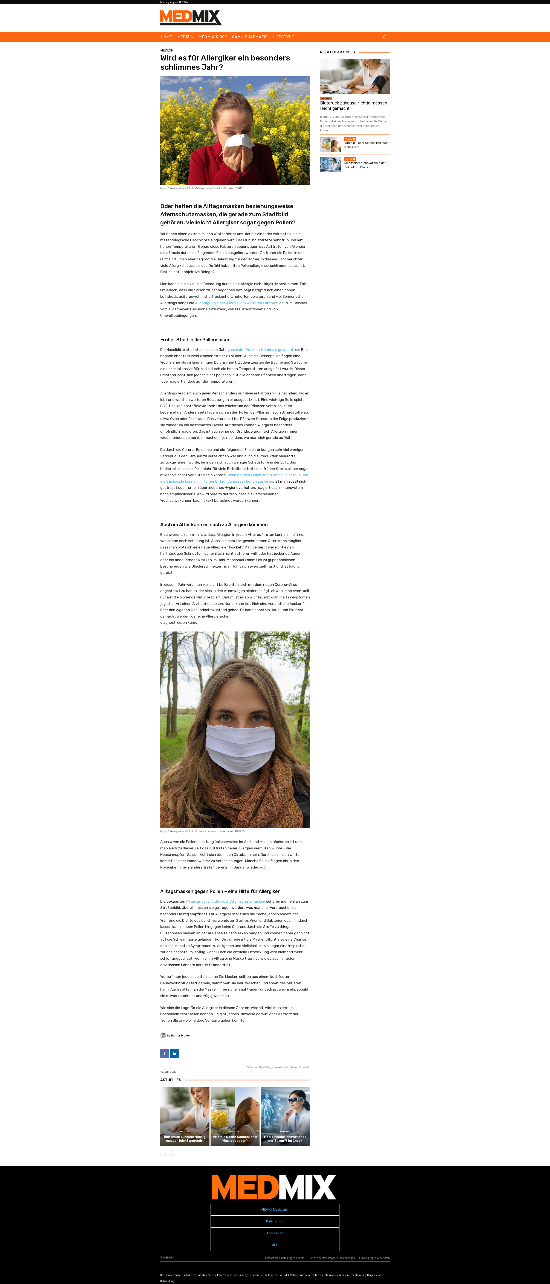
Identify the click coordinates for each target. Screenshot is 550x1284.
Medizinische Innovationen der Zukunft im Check (285, 1139)
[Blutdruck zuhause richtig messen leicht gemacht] (184, 1116)
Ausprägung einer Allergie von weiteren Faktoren (236, 303)
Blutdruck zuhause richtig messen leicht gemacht (185, 1139)
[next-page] (170, 1153)
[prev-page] (163, 1153)
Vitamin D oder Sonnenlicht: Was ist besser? (235, 1139)
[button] (385, 37)
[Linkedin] (174, 1053)
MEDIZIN (166, 50)
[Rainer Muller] (163, 1035)
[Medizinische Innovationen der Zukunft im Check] (285, 1116)
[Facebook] (164, 1053)
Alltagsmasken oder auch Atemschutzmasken (225, 901)
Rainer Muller (180, 1035)
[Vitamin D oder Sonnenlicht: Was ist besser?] (235, 1116)
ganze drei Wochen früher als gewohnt (260, 349)
